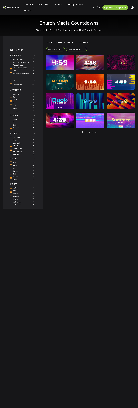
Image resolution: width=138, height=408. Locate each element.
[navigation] (23, 127)
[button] (94, 7)
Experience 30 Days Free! (115, 7)
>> (96, 132)
